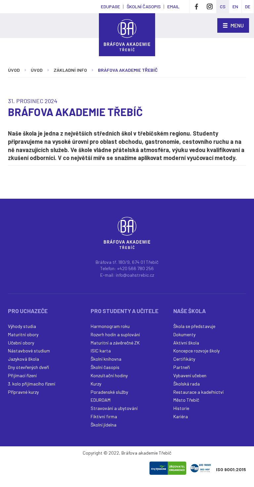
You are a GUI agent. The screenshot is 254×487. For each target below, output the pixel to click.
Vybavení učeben (189, 375)
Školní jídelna (103, 424)
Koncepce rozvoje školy (196, 350)
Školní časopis (105, 367)
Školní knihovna (106, 359)
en (235, 6)
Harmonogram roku (110, 326)
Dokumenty (184, 334)
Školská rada (186, 383)
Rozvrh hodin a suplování (115, 334)
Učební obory (21, 342)
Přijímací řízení (22, 375)
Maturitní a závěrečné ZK (115, 342)
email (173, 6)
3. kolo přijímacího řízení (31, 383)
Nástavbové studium (29, 350)
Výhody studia (22, 326)
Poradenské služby (109, 392)
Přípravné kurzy (23, 392)
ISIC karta (101, 350)
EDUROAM (100, 400)
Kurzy (96, 383)
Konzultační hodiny (109, 375)
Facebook (196, 6)
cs (223, 6)
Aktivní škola (186, 342)
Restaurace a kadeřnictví (198, 392)
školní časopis (144, 6)
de (247, 6)
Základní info (70, 70)
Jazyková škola (23, 359)
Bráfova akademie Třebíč (128, 70)
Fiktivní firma (104, 416)
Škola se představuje (194, 326)
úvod (14, 70)
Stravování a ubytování (114, 408)
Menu (237, 25)
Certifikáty (184, 359)
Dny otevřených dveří (28, 367)
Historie (181, 408)
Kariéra (180, 416)
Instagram (209, 6)
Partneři (181, 367)
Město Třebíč (186, 400)
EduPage (110, 6)
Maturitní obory (23, 334)
